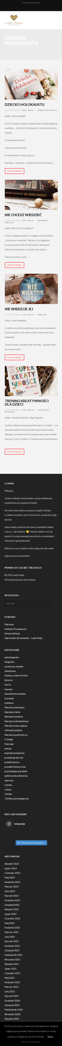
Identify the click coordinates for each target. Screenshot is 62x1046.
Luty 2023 (10, 891)
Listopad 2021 (12, 950)
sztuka (8, 789)
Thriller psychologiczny (17, 798)
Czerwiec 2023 (12, 872)
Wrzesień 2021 (12, 959)
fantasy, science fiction (16, 675)
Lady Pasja (28, 110)
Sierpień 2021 (12, 964)
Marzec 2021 (12, 986)
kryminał (42, 220)
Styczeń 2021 (12, 995)
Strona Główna (12, 633)
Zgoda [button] (50, 1037)
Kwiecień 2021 (12, 982)
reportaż (9, 780)
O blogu (9, 739)
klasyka (8, 689)
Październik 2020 (14, 1009)
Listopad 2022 (12, 904)
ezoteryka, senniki (14, 666)
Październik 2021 (14, 954)
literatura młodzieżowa (16, 721)
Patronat (9, 624)
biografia (9, 661)
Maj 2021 (10, 977)
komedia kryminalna (15, 693)
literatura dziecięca (14, 707)
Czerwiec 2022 (12, 918)
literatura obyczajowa (16, 725)
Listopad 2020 (12, 1005)
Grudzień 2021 (12, 945)
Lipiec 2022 (11, 913)
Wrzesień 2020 (12, 1014)
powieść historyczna (15, 766)
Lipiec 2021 (11, 968)
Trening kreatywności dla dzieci (27, 402)
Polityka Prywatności (16, 628)
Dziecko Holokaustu (24, 104)
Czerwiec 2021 (12, 973)
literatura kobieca (14, 716)
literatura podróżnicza (16, 734)
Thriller (9, 222)
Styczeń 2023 (12, 895)
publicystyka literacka (16, 775)
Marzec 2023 (12, 886)
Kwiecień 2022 (12, 927)
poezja (8, 748)
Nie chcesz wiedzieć (23, 215)
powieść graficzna (14, 757)
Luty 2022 (10, 936)
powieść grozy (12, 762)
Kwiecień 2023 (12, 882)
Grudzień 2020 (12, 1000)
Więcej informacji (31, 1041)
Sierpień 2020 (12, 1018)
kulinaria (9, 702)
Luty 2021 (10, 991)
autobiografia (12, 657)
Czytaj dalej (14, 171)
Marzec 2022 (12, 932)
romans (8, 784)
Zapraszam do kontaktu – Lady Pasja (23, 637)
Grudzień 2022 (12, 900)
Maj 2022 (10, 923)
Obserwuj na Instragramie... (33, 843)
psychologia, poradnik (16, 771)
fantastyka (10, 670)
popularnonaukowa (14, 752)
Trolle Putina (31, 3)
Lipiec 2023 (11, 868)
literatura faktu (12, 712)
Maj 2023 (10, 877)
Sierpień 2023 (12, 863)
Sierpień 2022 (12, 909)
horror (8, 684)
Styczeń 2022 (12, 941)
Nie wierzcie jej (19, 309)
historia (8, 680)
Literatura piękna (47, 110)
